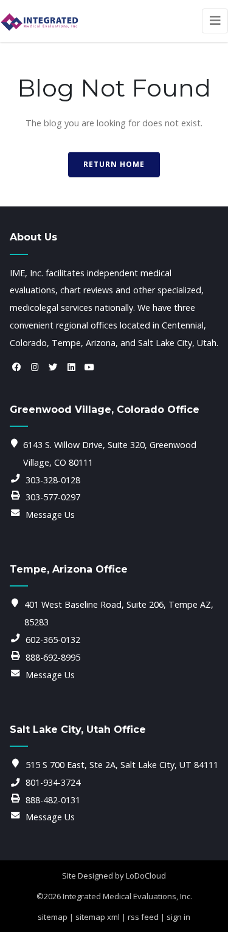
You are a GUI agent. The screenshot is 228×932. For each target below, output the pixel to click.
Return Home (114, 164)
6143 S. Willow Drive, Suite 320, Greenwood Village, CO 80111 (109, 453)
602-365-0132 (53, 639)
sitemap (52, 916)
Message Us (50, 514)
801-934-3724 (53, 782)
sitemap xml (97, 916)
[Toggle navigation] (215, 21)
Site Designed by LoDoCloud (114, 875)
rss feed (143, 916)
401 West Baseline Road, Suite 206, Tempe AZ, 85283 (118, 613)
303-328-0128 (53, 480)
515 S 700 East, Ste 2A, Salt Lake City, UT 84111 (122, 764)
